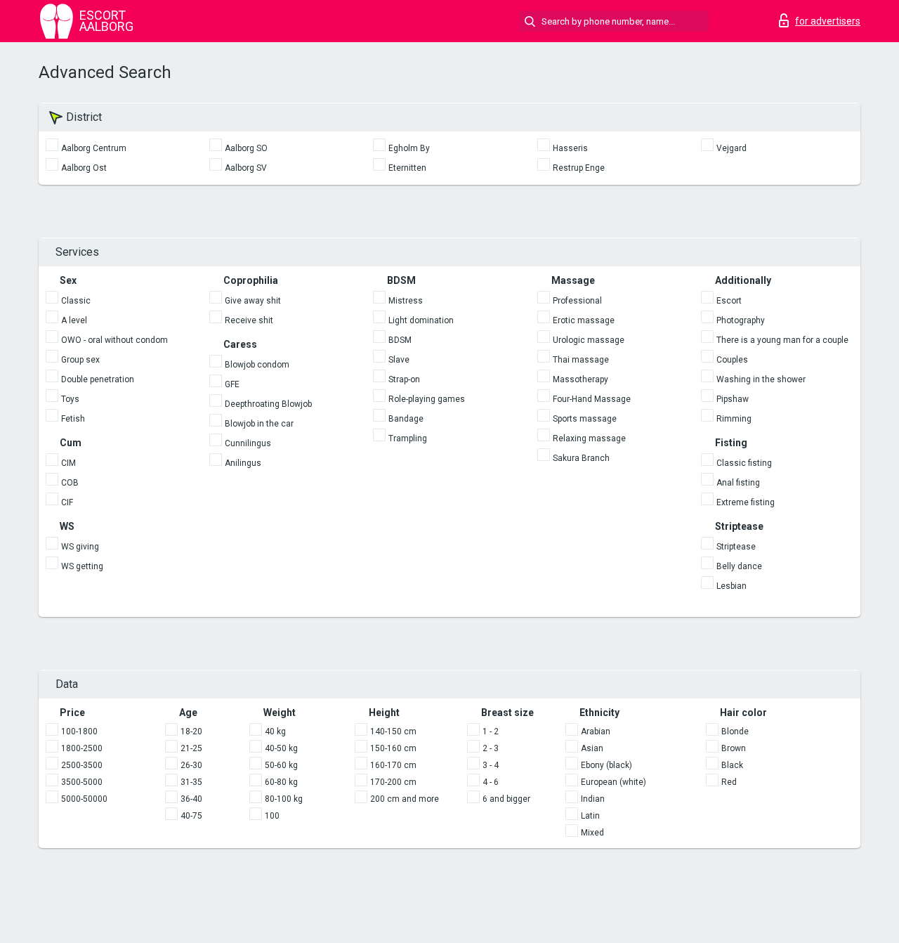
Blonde (735, 731)
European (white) (613, 782)
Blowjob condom (257, 365)
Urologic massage (588, 340)
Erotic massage (584, 320)
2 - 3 (491, 748)
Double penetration (97, 379)
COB (70, 483)
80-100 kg (284, 799)
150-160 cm (393, 748)
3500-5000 (82, 782)
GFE (232, 384)
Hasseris (570, 148)
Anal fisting (738, 483)
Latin (590, 816)
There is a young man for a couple (782, 340)
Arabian (595, 731)
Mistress (405, 301)
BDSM (400, 340)
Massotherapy (580, 379)
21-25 (191, 748)
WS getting (82, 566)
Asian (592, 748)
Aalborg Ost (84, 168)
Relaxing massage (589, 438)
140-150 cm (393, 731)
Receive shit (249, 320)
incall (198, 209)
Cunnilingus (248, 443)
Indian (593, 799)
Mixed (592, 833)
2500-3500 (82, 765)
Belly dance (739, 566)
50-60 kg (281, 765)
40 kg (275, 731)
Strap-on (404, 379)
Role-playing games (426, 399)
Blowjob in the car (259, 424)
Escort (729, 301)
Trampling (407, 438)
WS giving (80, 547)
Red (729, 782)
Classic (76, 301)
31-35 (191, 782)
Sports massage (585, 419)
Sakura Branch (581, 458)
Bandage (406, 419)
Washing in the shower (761, 379)
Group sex (80, 360)
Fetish (73, 419)
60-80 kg (281, 782)
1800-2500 (82, 748)
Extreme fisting (745, 502)
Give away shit (253, 301)
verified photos (83, 209)
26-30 (191, 765)
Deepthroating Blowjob (268, 404)
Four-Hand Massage (592, 399)
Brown (733, 748)
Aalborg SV (246, 168)
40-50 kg (281, 748)
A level (74, 320)
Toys (70, 399)
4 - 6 (491, 782)
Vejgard (731, 148)
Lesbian (731, 586)
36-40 (191, 799)
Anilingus (243, 463)
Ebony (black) (606, 765)
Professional (577, 301)
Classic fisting (744, 463)
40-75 (191, 816)
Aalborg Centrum (93, 148)
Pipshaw (732, 399)
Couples (732, 360)
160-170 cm (393, 765)
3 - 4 (491, 765)
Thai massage (581, 360)
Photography (740, 320)
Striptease (736, 547)
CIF (67, 502)
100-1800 (79, 731)
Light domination (421, 320)
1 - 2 (491, 731)
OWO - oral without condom (114, 340)
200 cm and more (404, 799)
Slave (398, 360)
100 (272, 816)
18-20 (191, 731)
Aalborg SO (246, 148)
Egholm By (409, 148)
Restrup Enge (579, 168)
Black (732, 765)
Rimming (734, 419)
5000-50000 (84, 799)
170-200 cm (393, 782)
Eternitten (407, 168)
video (152, 209)
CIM (68, 463)
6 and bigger (506, 799)
